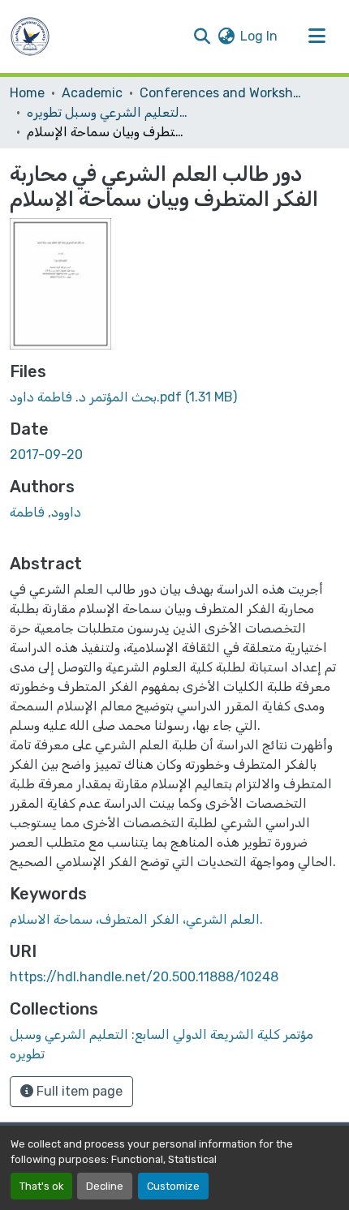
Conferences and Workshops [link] (221, 93)
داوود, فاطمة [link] (45, 512)
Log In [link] (259, 36)
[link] (174, 397)
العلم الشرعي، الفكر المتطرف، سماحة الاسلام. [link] (136, 919)
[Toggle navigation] (316, 36)
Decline (104, 1186)
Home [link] (27, 93)
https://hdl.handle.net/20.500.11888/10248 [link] (144, 977)
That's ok (41, 1186)
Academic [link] (92, 93)
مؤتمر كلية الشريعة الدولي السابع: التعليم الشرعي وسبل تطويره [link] (108, 112)
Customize (173, 1186)
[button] (30, 36)
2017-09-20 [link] (46, 454)
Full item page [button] (78, 1091)
